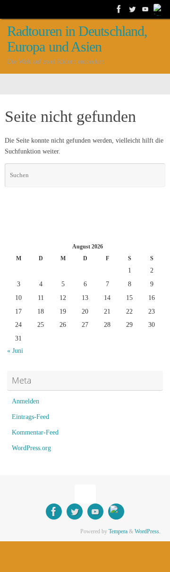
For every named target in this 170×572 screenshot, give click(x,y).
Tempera (118, 531)
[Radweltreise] (119, 9)
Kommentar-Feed (35, 432)
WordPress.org (31, 448)
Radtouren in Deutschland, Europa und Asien (77, 39)
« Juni (15, 350)
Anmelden (25, 401)
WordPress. (148, 531)
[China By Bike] (132, 9)
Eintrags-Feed (30, 416)
